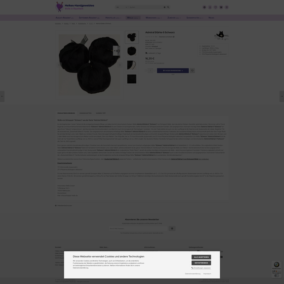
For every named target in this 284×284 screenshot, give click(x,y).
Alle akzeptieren (201, 257)
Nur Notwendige (201, 263)
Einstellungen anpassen (202, 268)
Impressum (207, 274)
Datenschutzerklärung (192, 274)
